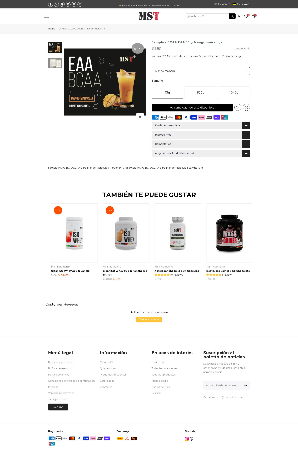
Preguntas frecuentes (113, 374)
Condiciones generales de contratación (71, 380)
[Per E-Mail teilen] (74, 4)
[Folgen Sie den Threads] (191, 439)
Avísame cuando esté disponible (192, 107)
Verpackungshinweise (61, 393)
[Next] (140, 82)
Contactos (106, 387)
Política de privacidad (60, 362)
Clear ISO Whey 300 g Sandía (67, 271)
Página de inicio (161, 387)
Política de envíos (58, 374)
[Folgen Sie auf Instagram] (187, 439)
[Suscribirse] (245, 385)
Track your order (57, 399)
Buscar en (158, 362)
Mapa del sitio (160, 380)
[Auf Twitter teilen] (56, 4)
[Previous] (69, 82)
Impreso (53, 387)
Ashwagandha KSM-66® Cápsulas (174, 271)
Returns (58, 407)
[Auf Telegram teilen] (68, 4)
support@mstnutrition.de (227, 397)
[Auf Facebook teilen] (50, 4)
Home (51, 28)
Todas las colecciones (164, 368)
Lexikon (156, 393)
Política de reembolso (61, 368)
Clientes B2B (107, 362)
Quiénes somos (109, 368)
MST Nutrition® (161, 266)
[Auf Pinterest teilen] (62, 4)
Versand (204, 56)
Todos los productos (164, 374)
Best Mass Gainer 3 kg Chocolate (225, 271)
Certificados (107, 380)
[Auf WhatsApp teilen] (79, 4)
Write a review (149, 319)
